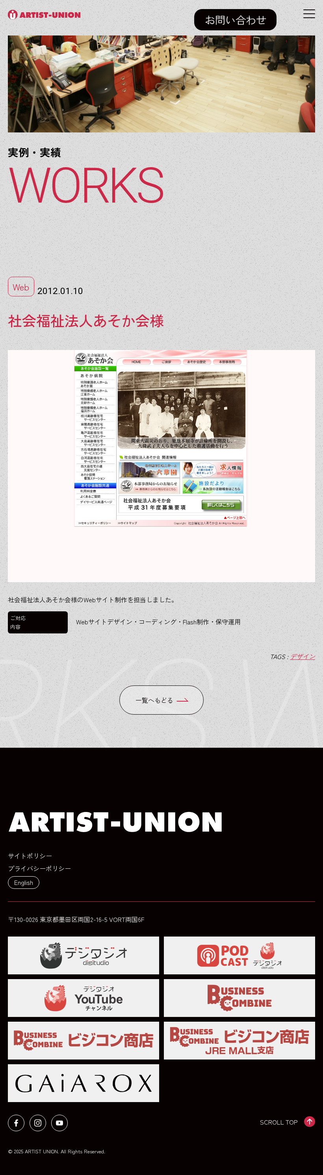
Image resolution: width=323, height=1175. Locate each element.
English (23, 882)
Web (21, 286)
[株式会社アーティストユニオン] (46, 15)
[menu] (309, 14)
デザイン (302, 656)
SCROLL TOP (279, 1122)
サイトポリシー (30, 855)
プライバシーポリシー (39, 868)
